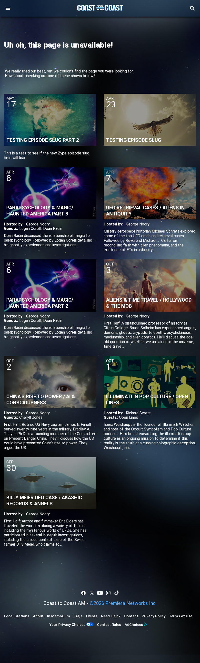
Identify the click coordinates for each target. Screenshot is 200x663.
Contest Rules (109, 624)
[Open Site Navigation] (8, 8)
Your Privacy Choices (67, 624)
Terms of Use (180, 616)
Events (91, 616)
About (38, 616)
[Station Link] (100, 8)
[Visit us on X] (92, 593)
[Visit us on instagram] (108, 593)
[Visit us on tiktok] (117, 593)
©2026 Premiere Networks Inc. (123, 603)
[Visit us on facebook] (83, 593)
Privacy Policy (153, 616)
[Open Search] (192, 8)
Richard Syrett (138, 413)
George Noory (38, 224)
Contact (131, 616)
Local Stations (16, 616)
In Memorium (58, 616)
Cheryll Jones (30, 417)
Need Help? (110, 616)
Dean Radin (52, 228)
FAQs (78, 616)
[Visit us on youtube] (100, 593)
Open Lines (128, 417)
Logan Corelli (30, 228)
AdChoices (134, 624)
